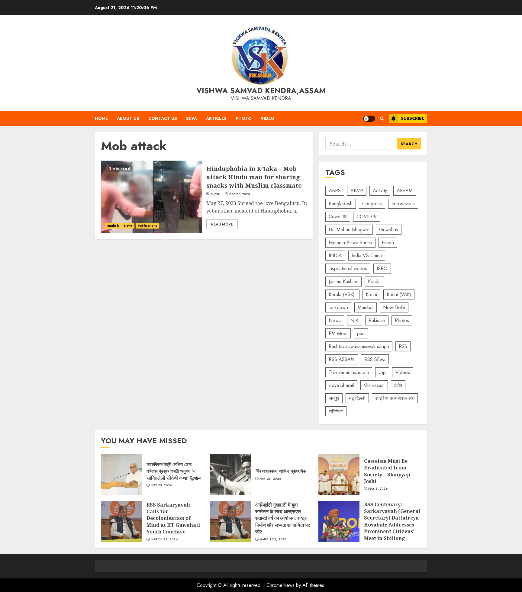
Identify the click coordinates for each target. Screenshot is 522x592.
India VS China (367, 255)
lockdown (338, 307)
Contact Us (162, 118)
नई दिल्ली (357, 398)
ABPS (335, 190)
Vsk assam (374, 385)
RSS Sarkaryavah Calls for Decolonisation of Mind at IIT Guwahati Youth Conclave (121, 521)
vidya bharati (341, 385)
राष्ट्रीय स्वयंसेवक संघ (394, 398)
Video (267, 118)
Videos (402, 372)
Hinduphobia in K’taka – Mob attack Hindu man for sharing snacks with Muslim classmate (151, 197)
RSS (403, 346)
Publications (147, 225)
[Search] (382, 118)
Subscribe (412, 118)
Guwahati (388, 229)
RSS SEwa (374, 359)
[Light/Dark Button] (369, 119)
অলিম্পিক (336, 411)
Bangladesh (341, 203)
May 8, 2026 (378, 489)
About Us (128, 118)
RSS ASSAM (342, 359)
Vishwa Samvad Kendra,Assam (261, 90)
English (113, 225)
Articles (216, 118)
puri (361, 333)
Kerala (374, 281)
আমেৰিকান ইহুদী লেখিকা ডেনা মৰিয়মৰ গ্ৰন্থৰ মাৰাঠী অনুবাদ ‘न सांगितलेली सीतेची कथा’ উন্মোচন (121, 474)
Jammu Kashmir (343, 281)
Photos (402, 320)
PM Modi (338, 333)
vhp (382, 372)
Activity (380, 190)
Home (101, 118)
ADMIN (215, 194)
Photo (244, 118)
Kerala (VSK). (342, 294)
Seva (191, 118)
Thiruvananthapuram (349, 372)
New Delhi (394, 307)
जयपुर (334, 398)
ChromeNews (280, 585)
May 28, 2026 (270, 479)
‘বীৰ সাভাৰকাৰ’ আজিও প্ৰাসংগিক (230, 474)
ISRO (382, 268)
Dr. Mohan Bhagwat (349, 229)
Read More (222, 224)
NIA (354, 320)
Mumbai (365, 307)
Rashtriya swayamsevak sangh (359, 346)
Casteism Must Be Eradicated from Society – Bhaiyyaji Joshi (338, 474)
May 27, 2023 (239, 194)
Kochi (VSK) (399, 294)
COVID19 (366, 216)
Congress (372, 203)
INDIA (335, 255)
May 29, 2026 (161, 485)
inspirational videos (348, 268)
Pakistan (377, 320)
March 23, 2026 (164, 539)
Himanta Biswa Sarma (350, 242)
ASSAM (405, 190)
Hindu (388, 242)
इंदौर (398, 385)
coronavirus (403, 203)
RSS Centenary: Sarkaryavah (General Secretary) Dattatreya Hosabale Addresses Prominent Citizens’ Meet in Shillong (338, 521)
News (128, 225)
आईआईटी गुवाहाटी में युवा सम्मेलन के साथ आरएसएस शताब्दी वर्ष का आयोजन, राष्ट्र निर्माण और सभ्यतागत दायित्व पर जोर (230, 521)
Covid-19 (338, 216)
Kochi (371, 294)
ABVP (356, 190)
